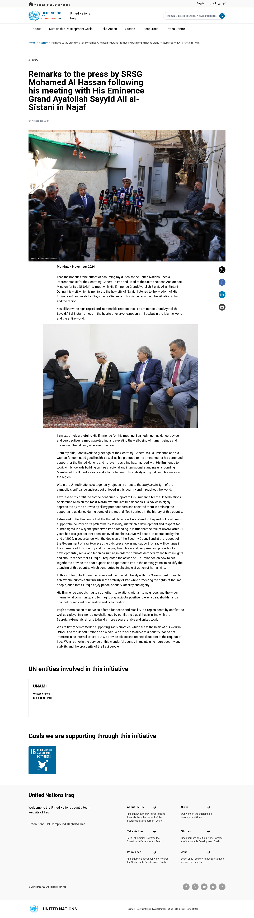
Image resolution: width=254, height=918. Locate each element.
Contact (131, 909)
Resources (134, 852)
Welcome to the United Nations (52, 4)
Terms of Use (191, 909)
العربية (212, 3)
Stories (43, 42)
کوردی (221, 3)
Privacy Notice (166, 909)
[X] (222, 269)
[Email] (222, 307)
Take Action (135, 831)
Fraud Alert (152, 909)
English (201, 3)
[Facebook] (222, 282)
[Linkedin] (222, 294)
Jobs (184, 852)
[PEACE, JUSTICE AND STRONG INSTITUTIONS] (43, 760)
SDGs (184, 807)
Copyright (141, 909)
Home (32, 42)
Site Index (179, 909)
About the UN (135, 807)
